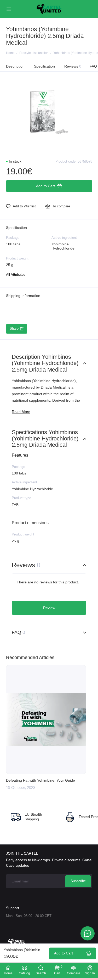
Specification (44, 66)
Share (14, 328)
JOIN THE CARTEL (22, 853)
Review (49, 608)
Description (15, 66)
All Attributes (15, 275)
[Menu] (9, 9)
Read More (21, 412)
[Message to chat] (87, 933)
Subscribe (78, 881)
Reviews (73, 66)
